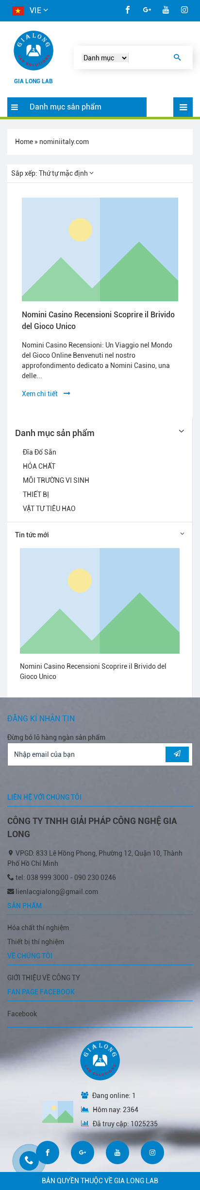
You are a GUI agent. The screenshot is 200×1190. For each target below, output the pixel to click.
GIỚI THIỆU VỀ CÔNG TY (43, 978)
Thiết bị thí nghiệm (35, 942)
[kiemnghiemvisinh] (33, 51)
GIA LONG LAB (33, 81)
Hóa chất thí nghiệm (38, 928)
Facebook (22, 1014)
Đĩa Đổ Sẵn (39, 452)
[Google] (147, 10)
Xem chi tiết (43, 394)
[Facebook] (128, 10)
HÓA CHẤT (39, 466)
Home (24, 142)
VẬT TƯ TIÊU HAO (49, 509)
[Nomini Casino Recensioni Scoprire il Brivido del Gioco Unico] (100, 249)
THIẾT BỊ (36, 494)
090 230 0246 (95, 877)
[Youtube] (166, 10)
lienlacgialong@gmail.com (57, 892)
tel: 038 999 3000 (43, 877)
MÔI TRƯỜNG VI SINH (56, 480)
